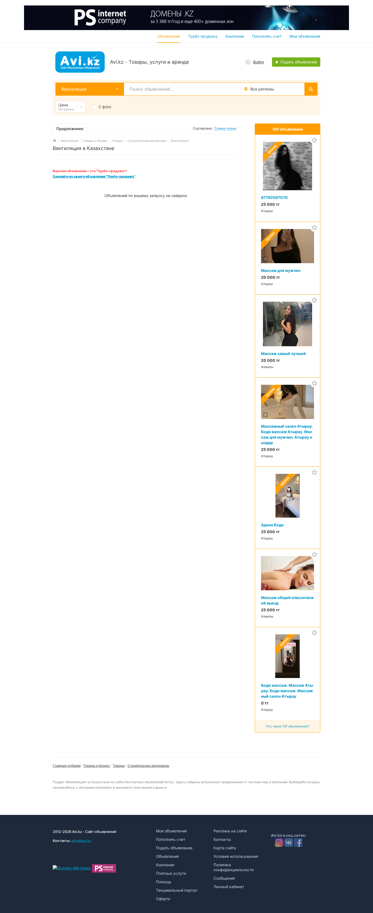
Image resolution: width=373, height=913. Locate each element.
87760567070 (274, 197)
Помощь (163, 881)
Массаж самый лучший (283, 353)
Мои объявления (304, 36)
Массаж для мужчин (280, 270)
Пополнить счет (266, 36)
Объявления (168, 36)
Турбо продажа (202, 36)
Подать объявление (174, 848)
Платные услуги (171, 873)
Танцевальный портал (176, 890)
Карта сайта (225, 848)
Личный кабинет (229, 886)
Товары (119, 766)
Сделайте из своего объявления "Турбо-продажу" (94, 176)
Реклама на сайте (230, 831)
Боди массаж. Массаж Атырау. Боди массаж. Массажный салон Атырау (287, 690)
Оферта (163, 898)
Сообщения (224, 878)
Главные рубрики (67, 766)
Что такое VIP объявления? (287, 726)
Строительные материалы (148, 766)
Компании (235, 36)
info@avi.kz (81, 840)
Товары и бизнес (96, 766)
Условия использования (236, 856)
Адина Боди (272, 524)
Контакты (222, 839)
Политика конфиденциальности (234, 867)
